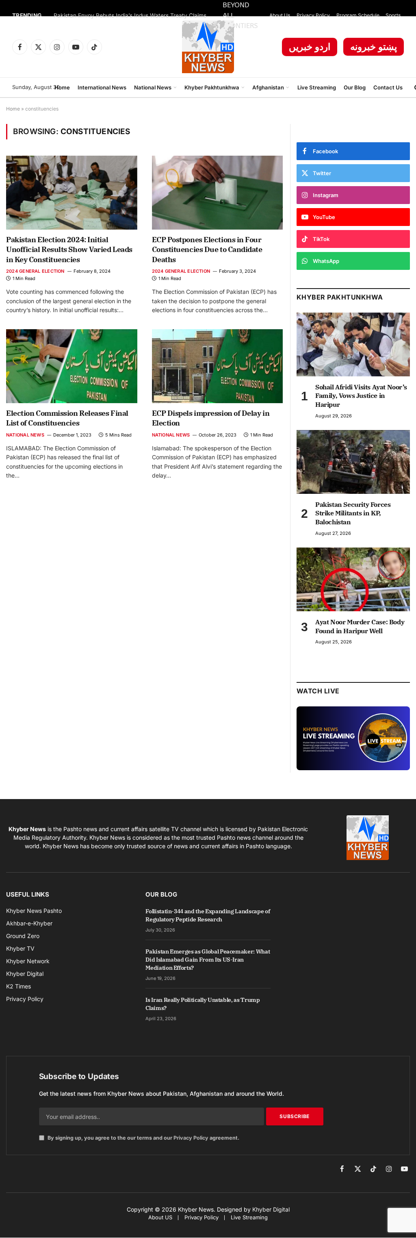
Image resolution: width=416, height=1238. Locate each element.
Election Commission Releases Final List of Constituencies (67, 418)
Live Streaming (316, 87)
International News (102, 87)
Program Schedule (357, 15)
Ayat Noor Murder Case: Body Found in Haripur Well (359, 626)
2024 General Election (35, 271)
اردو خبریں (309, 46)
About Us (279, 15)
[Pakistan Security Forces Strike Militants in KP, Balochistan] (353, 462)
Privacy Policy (313, 15)
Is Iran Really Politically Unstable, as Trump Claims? (202, 1004)
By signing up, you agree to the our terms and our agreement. (142, 1138)
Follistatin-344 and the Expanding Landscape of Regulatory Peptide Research (207, 915)
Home (62, 87)
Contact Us (388, 87)
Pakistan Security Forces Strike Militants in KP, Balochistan (352, 513)
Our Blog (355, 87)
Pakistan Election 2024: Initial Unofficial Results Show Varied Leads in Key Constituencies (69, 249)
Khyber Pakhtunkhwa (211, 87)
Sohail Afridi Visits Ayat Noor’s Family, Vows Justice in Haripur (361, 396)
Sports (393, 15)
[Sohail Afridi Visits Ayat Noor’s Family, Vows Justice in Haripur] (353, 344)
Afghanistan (268, 87)
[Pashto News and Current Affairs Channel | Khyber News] (208, 46)
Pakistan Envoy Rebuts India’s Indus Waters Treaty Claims (130, 15)
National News (152, 87)
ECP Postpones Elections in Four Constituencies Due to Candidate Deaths (207, 249)
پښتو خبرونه (373, 46)
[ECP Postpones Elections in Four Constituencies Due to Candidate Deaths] (217, 192)
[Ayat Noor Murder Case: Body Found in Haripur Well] (353, 579)
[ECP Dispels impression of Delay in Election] (217, 366)
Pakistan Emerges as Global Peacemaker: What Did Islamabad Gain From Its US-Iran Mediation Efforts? (207, 959)
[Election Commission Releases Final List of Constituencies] (71, 366)
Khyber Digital (271, 1209)
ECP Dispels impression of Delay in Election (211, 418)
